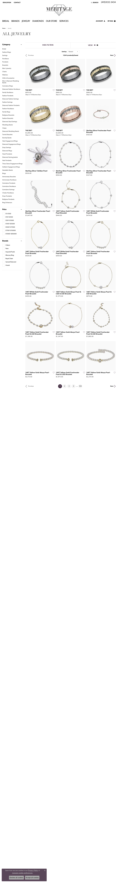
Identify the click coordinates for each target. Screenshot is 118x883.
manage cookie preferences (22, 873)
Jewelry (26, 21)
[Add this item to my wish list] (53, 90)
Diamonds (38, 21)
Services (63, 21)
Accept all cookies (32, 877)
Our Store (51, 21)
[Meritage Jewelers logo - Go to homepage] (59, 10)
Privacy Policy (33, 870)
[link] (17, 3)
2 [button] (64, 386)
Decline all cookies (16, 877)
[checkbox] (6, 214)
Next (111, 55)
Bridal (5, 21)
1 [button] (61, 386)
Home (4, 28)
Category (6, 45)
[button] (6, 3)
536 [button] (80, 386)
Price (4, 209)
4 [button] (73, 386)
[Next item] (52, 73)
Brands (15, 21)
